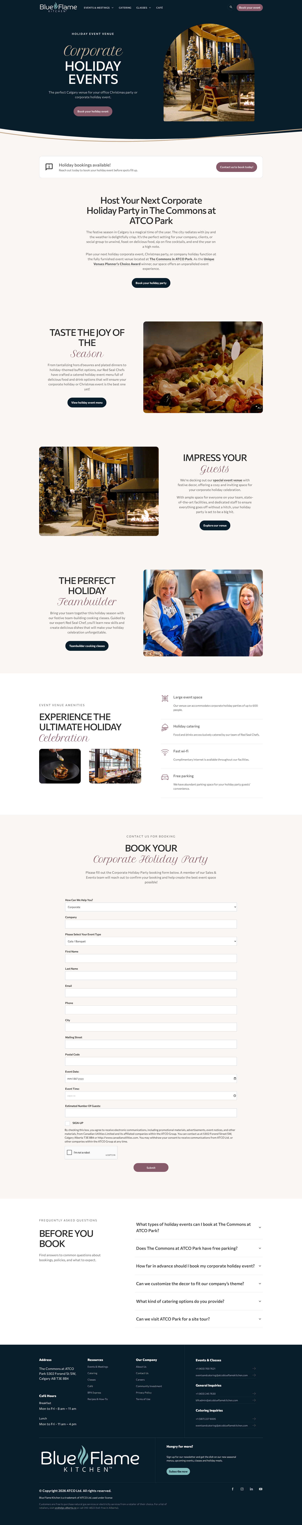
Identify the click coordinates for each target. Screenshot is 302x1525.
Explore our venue (214, 525)
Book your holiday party (151, 283)
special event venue (227, 480)
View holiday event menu (87, 402)
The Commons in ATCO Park (171, 259)
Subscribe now (178, 1471)
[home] (58, 7)
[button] (99, 7)
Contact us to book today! (236, 167)
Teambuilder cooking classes (87, 645)
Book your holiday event (93, 111)
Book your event (249, 7)
